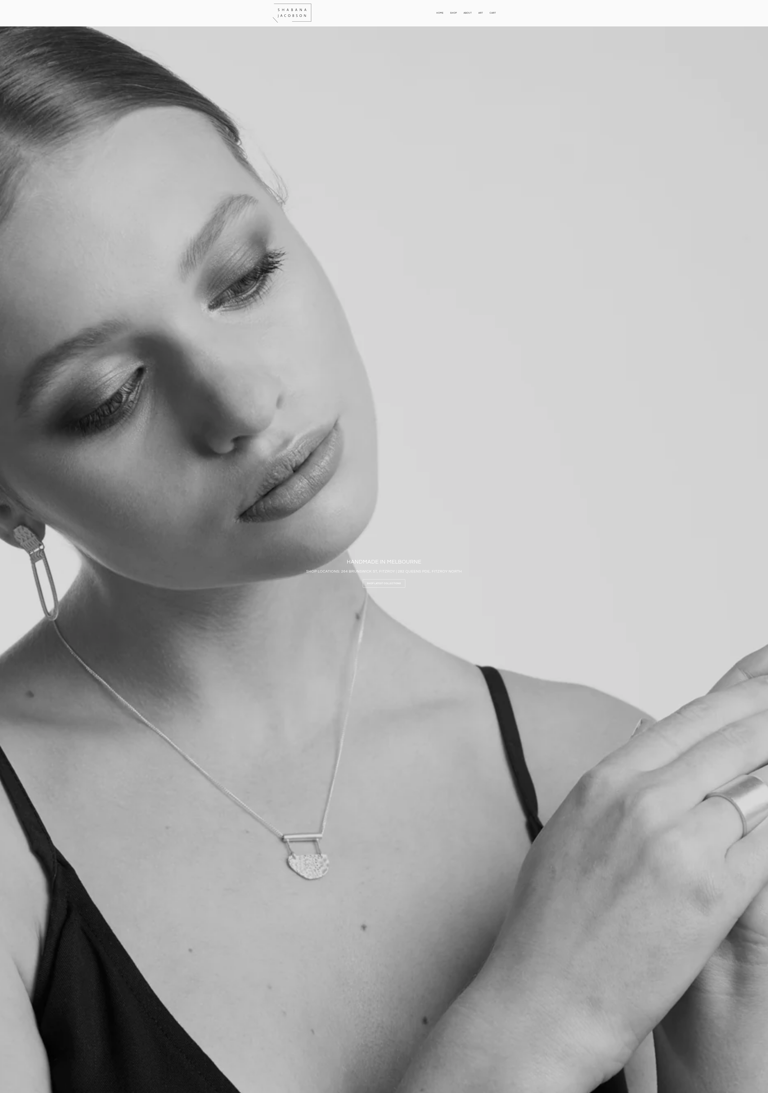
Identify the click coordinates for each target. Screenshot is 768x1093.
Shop (453, 13)
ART (480, 13)
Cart (493, 13)
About (468, 13)
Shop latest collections (384, 583)
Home (440, 13)
